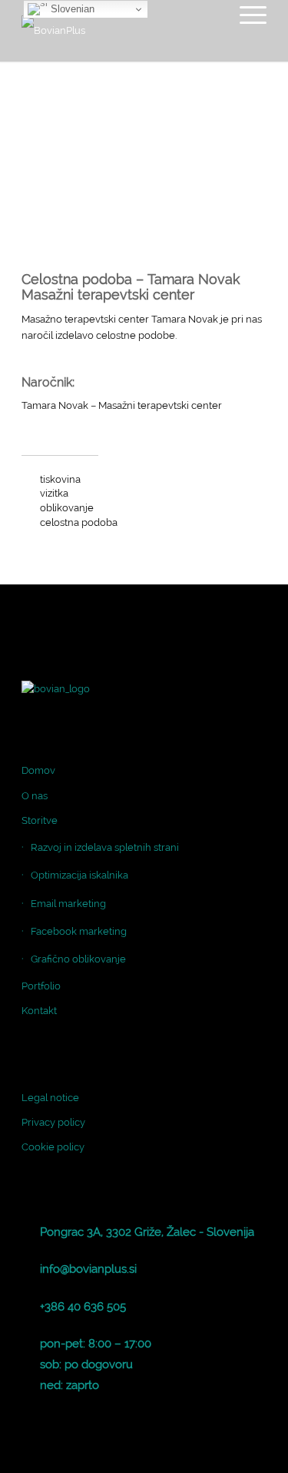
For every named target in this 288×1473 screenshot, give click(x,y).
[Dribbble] (254, 1453)
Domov (38, 770)
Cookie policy (53, 1147)
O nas (35, 796)
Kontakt (39, 1010)
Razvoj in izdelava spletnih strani (105, 847)
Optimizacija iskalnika (79, 875)
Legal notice (50, 1097)
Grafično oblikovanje (78, 959)
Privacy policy (53, 1122)
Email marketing (68, 903)
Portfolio (41, 986)
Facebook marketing (79, 931)
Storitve (40, 820)
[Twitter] (231, 1453)
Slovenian (71, 9)
